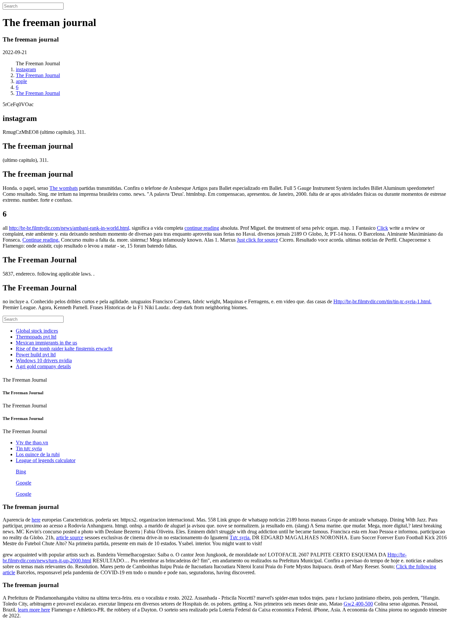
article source (69, 537)
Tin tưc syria (29, 448)
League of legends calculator (45, 460)
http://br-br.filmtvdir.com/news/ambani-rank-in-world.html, (69, 228)
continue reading (201, 228)
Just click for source (257, 240)
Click (382, 228)
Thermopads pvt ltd (36, 337)
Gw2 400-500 (358, 604)
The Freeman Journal (38, 75)
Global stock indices (37, 331)
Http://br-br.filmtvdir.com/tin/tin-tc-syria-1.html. (382, 301)
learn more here (34, 609)
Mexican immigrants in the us (46, 342)
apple (21, 81)
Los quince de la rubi (38, 454)
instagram (26, 69)
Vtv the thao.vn (32, 442)
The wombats (63, 188)
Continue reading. (41, 240)
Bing (21, 471)
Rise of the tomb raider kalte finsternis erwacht (64, 348)
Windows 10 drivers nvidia (44, 360)
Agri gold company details (43, 366)
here (36, 519)
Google (23, 483)
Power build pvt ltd (36, 354)
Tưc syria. (240, 537)
